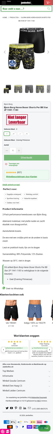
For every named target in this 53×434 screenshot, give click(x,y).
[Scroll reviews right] (49, 350)
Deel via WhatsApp (14, 288)
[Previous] (5, 52)
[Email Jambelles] (29, 408)
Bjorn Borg (8, 104)
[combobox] (26, 8)
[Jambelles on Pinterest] (16, 408)
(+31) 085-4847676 (40, 409)
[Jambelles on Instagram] (21, 408)
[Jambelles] (26, 2)
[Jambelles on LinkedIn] (25, 408)
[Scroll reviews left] (3, 350)
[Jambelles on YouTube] (12, 408)
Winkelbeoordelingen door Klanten (21, 176)
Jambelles (29, 415)
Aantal (6, 145)
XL (27, 134)
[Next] (48, 52)
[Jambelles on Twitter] (7, 408)
